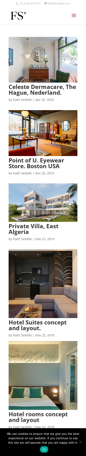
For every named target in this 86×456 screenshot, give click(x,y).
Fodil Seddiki (22, 100)
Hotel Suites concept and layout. (38, 325)
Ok (44, 449)
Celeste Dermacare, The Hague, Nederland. (42, 89)
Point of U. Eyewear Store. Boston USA (36, 163)
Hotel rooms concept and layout (38, 417)
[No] (80, 442)
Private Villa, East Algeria (33, 229)
